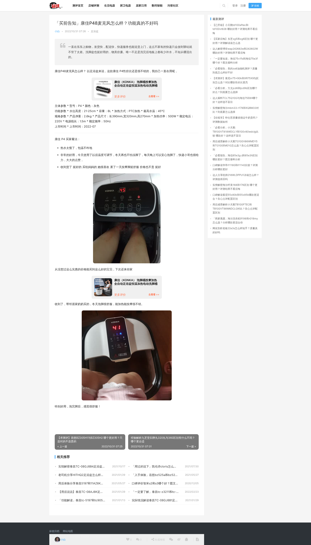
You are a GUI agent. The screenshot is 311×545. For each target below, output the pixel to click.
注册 (243, 5)
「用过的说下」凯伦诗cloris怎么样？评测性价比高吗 (165, 466)
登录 (235, 5)
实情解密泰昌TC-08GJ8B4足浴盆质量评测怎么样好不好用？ (91, 466)
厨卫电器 (125, 5)
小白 (57, 31)
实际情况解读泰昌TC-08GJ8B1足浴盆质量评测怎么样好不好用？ (165, 500)
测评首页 (78, 5)
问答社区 (173, 5)
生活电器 (109, 5)
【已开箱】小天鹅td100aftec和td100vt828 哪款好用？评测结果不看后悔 (235, 29)
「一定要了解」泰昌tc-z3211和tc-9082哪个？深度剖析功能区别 (165, 492)
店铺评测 (93, 5)
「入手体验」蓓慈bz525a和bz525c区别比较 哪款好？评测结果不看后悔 (165, 475)
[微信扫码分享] (171, 539)
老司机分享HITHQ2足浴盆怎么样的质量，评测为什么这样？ (91, 475)
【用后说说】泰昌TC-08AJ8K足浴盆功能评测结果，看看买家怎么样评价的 (91, 492)
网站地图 (68, 531)
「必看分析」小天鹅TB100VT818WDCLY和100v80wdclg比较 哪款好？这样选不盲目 (235, 131)
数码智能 (157, 5)
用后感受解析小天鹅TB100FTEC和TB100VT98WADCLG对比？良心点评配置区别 (235, 208)
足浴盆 (94, 31)
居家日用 (141, 5)
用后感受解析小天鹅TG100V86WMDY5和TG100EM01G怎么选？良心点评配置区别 (236, 145)
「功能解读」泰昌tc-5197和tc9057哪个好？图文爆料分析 (91, 500)
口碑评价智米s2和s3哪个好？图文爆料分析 (159, 483)
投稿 (256, 5)
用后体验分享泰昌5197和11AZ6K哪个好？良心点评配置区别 (91, 483)
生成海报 (159, 539)
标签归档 (54, 531)
